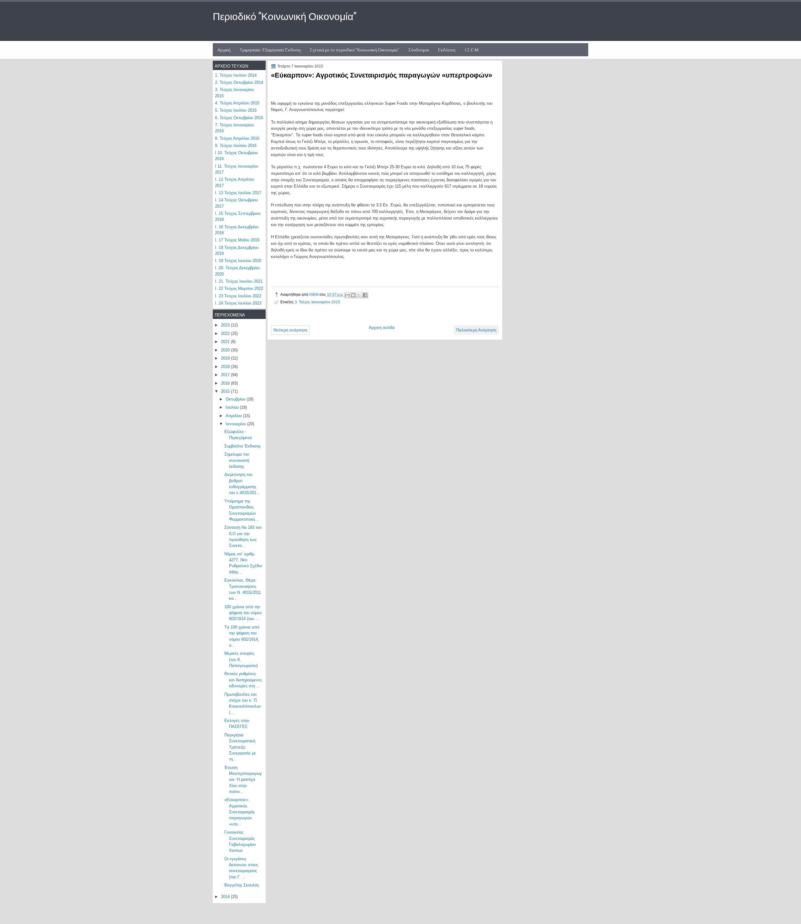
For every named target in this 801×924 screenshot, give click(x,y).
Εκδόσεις (447, 49)
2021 (226, 341)
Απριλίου (234, 415)
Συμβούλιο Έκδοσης (242, 446)
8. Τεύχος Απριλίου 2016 (237, 138)
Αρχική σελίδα (382, 327)
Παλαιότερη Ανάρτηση (476, 330)
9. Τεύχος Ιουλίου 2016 (236, 145)
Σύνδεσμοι (418, 49)
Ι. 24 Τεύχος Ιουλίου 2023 (238, 303)
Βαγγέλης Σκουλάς (241, 885)
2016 (226, 383)
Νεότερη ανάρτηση (290, 330)
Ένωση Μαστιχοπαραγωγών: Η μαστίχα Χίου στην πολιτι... (243, 779)
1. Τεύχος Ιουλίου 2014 (236, 75)
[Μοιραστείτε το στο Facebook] (365, 295)
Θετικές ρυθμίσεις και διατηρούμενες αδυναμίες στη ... (243, 679)
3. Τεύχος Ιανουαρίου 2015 (317, 302)
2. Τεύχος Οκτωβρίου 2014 (239, 82)
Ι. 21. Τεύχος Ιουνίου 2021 (239, 281)
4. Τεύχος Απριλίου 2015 (237, 103)
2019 (226, 358)
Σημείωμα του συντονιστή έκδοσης (236, 460)
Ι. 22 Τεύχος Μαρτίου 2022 (239, 288)
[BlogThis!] (353, 295)
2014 (226, 896)
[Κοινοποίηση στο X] (359, 295)
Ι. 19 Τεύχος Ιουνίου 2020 (238, 260)
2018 (226, 366)
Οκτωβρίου (236, 399)
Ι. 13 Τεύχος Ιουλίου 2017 (238, 192)
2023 (226, 325)
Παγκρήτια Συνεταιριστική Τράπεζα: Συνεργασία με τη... (240, 747)
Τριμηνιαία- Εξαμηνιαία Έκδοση (270, 49)
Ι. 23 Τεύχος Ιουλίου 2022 (238, 296)
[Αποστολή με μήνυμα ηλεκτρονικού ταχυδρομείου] (347, 295)
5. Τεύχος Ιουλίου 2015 (236, 110)
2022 (226, 333)
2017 (226, 374)
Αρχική (224, 49)
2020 (226, 350)
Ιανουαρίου (236, 424)
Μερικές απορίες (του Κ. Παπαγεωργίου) (241, 659)
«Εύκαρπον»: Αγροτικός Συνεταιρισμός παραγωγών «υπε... (239, 811)
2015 (226, 391)
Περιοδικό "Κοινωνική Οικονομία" (284, 15)
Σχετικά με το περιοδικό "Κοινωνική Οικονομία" (354, 49)
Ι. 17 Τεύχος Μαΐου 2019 (237, 240)
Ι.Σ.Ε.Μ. (472, 49)
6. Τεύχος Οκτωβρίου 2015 (239, 117)
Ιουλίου (233, 407)
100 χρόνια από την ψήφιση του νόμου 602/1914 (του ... (243, 612)
